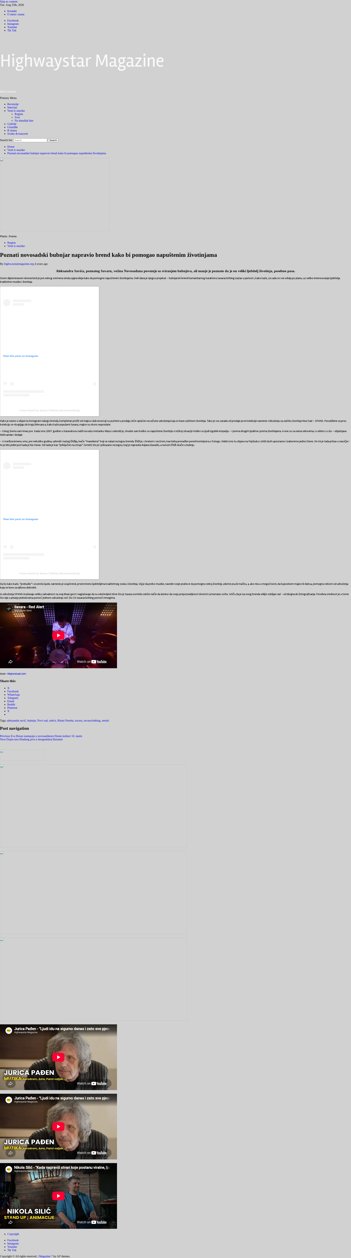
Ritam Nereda (65, 720)
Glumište (12, 127)
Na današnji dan (24, 120)
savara (78, 720)
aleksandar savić (16, 720)
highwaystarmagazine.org (19, 263)
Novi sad (42, 720)
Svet (17, 117)
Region (19, 114)
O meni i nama (15, 14)
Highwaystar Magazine (82, 61)
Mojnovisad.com (16, 674)
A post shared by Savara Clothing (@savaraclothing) (49, 410)
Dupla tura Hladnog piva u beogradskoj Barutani (31, 739)
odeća (52, 720)
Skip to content (8, 1)
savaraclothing (92, 720)
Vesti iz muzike (16, 110)
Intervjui (12, 107)
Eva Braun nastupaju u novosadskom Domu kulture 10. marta (41, 736)
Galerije (11, 123)
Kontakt (12, 11)
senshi (105, 720)
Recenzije (13, 104)
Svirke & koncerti (17, 133)
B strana (12, 130)
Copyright (13, 1234)
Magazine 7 (46, 1256)
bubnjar (31, 720)
